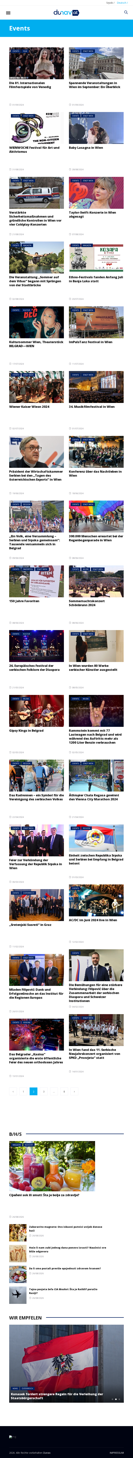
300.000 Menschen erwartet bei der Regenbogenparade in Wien (96, 538)
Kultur (26, 310)
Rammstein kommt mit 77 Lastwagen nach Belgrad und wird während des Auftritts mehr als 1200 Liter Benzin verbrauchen (95, 736)
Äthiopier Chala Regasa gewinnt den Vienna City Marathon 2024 (94, 797)
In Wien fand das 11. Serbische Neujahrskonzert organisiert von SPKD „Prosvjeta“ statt (94, 1054)
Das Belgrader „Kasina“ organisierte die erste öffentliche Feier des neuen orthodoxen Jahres (36, 1058)
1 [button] (112, 1399)
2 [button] (116, 1399)
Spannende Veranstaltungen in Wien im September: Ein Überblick (94, 85)
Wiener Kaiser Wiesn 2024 (29, 407)
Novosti (29, 1145)
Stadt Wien (88, 51)
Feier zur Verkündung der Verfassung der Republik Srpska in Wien (35, 864)
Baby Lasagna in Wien (86, 147)
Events (16, 51)
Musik (85, 569)
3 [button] (119, 1399)
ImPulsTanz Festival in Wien (90, 342)
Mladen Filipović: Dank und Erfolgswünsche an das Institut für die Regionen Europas (36, 993)
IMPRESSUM (117, 1452)
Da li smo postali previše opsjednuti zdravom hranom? (65, 1268)
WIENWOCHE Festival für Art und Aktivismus (34, 149)
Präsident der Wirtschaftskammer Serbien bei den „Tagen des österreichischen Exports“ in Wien (36, 475)
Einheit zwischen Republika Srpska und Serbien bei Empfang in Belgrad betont (96, 859)
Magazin (27, 245)
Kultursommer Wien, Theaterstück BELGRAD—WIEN (36, 344)
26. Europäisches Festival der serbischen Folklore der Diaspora (34, 668)
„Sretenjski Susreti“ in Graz (30, 925)
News (15, 1388)
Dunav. (47, 1452)
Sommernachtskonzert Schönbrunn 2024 (87, 603)
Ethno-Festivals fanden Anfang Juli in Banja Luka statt (96, 279)
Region (26, 504)
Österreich (28, 893)
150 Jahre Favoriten (24, 601)
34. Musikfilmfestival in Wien (92, 407)
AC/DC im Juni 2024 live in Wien (93, 920)
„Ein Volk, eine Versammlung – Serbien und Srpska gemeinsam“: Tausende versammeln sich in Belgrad (34, 542)
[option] (66, 1364)
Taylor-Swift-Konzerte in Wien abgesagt (92, 214)
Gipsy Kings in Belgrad (26, 730)
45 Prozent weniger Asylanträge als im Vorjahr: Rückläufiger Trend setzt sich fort (60, 1396)
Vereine (26, 1022)
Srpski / (110, 2)
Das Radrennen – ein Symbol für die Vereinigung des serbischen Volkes (36, 797)
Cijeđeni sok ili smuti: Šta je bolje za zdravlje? (44, 1195)
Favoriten (28, 569)
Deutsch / (122, 2)
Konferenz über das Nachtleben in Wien (95, 473)
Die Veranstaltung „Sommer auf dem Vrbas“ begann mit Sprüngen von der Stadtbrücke (35, 281)
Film (25, 51)
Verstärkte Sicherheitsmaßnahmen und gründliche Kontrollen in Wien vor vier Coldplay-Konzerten (35, 218)
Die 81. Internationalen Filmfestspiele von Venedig (30, 85)
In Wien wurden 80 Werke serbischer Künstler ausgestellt (93, 668)
